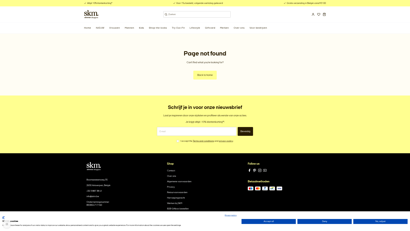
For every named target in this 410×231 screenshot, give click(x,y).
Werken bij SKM (174, 203)
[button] (100, 27)
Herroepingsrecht (176, 198)
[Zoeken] (166, 14)
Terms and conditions (203, 141)
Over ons (171, 176)
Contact (171, 170)
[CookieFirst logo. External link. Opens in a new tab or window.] (3, 217)
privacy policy (226, 141)
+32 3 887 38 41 (94, 191)
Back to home (205, 75)
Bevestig (245, 131)
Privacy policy (231, 215)
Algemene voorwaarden (179, 181)
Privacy (171, 187)
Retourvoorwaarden (177, 192)
